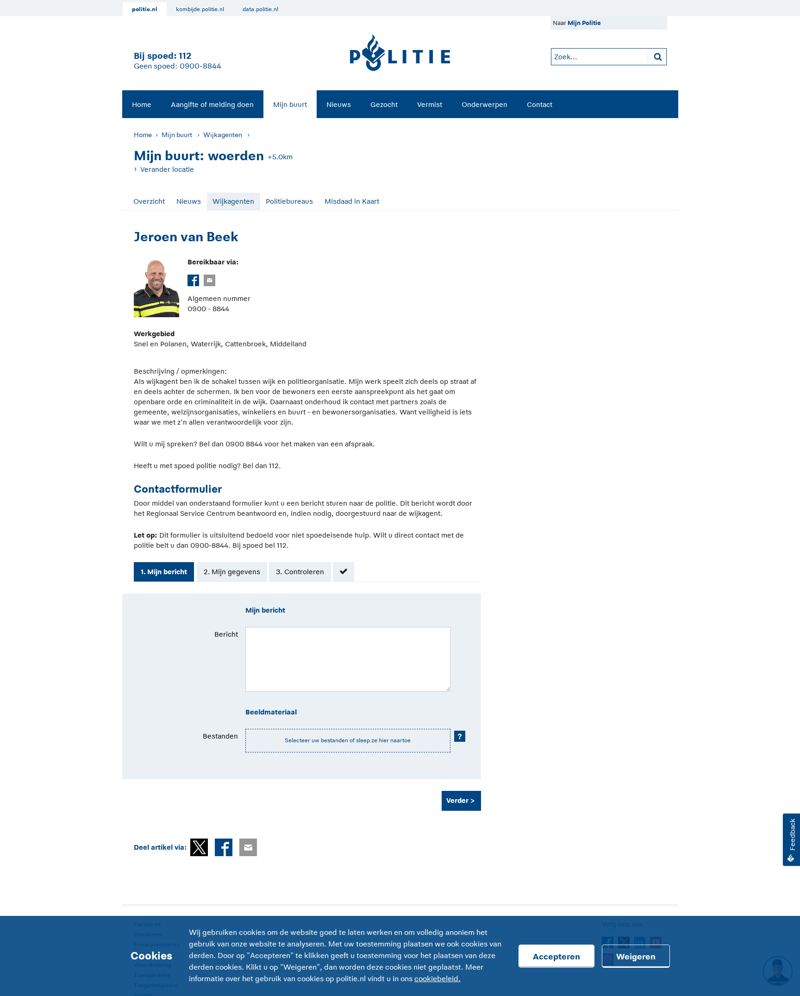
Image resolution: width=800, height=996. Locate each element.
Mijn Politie (584, 23)
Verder (457, 800)
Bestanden (220, 736)
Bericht (226, 634)
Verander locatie (167, 169)
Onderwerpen (484, 104)
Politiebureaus (289, 201)
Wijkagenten (222, 135)
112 (185, 56)
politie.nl (144, 9)
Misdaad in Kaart (352, 201)
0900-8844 (200, 66)
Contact (539, 104)
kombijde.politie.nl (200, 9)
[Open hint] (459, 736)
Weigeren (636, 957)
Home (141, 104)
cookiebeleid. (437, 978)
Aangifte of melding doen (212, 104)
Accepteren (556, 957)
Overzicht (149, 201)
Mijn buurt (290, 104)
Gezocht (384, 104)
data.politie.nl (260, 9)
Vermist (429, 104)
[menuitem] (141, 104)
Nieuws (338, 104)
